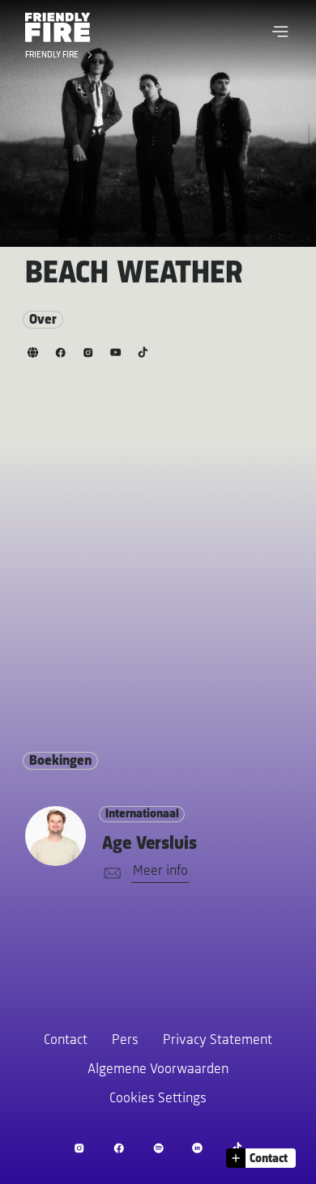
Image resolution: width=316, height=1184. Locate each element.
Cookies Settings (158, 1099)
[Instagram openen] (79, 1148)
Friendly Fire (53, 56)
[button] (280, 31)
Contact (66, 1040)
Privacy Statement (217, 1040)
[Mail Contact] (109, 874)
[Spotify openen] (158, 1148)
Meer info (160, 871)
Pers (125, 1040)
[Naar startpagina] (57, 27)
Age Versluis (149, 844)
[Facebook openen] (118, 1148)
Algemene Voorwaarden (158, 1070)
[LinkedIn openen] (197, 1148)
